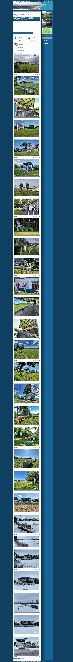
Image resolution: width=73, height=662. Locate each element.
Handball (21, 10)
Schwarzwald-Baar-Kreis (26, 14)
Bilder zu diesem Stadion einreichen (19, 658)
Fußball (16, 10)
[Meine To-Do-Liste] (45, 1)
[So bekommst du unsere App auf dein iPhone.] (48, 43)
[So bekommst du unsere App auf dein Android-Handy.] (46, 43)
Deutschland (18, 12)
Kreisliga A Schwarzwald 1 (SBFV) (24, 12)
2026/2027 (46, 23)
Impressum (34, 661)
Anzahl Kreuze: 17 (31, 17)
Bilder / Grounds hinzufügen (17, 661)
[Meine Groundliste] (44, 1)
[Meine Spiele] (47, 1)
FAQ (26, 661)
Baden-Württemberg (20, 14)
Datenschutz (38, 661)
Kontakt (31, 661)
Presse (28, 661)
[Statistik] (48, 1)
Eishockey (26, 10)
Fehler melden (23, 661)
